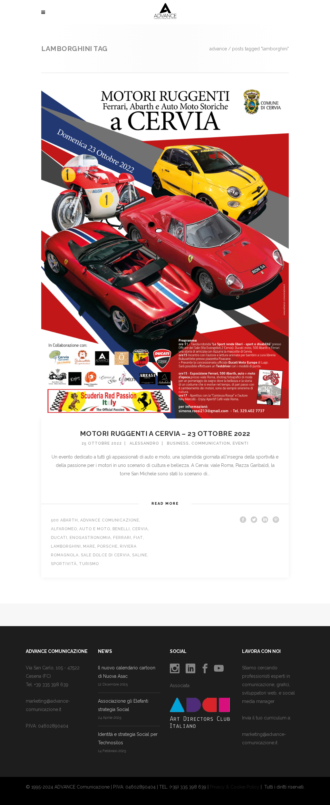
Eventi (240, 443)
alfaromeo (64, 529)
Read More (165, 503)
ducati (59, 537)
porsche (107, 546)
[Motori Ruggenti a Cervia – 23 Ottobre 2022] (165, 250)
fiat (138, 537)
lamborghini (66, 546)
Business (178, 443)
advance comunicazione (109, 520)
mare (89, 546)
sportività (64, 564)
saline (139, 555)
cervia (140, 529)
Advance (218, 48)
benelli (121, 529)
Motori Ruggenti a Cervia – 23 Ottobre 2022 (165, 433)
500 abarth (64, 520)
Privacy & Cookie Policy (234, 787)
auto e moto (94, 529)
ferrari (122, 537)
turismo (89, 564)
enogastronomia (90, 537)
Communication (210, 443)
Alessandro (144, 443)
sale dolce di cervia (105, 555)
